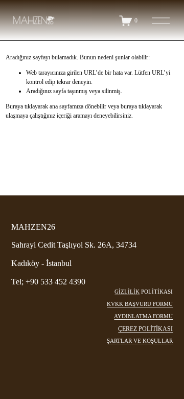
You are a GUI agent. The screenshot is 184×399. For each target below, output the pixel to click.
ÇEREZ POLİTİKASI (145, 328)
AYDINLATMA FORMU (143, 316)
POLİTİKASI (157, 292)
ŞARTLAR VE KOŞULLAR (140, 341)
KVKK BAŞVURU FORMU (140, 304)
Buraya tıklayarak (27, 106)
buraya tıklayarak (141, 106)
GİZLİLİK (127, 292)
